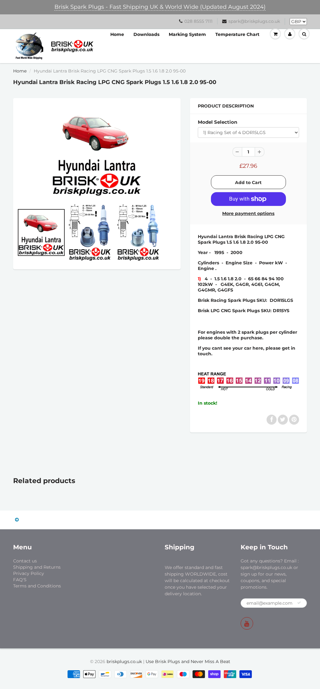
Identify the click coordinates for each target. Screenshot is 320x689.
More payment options (248, 213)
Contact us (25, 561)
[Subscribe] (299, 603)
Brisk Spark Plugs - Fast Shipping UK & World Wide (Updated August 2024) (160, 6)
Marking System (187, 34)
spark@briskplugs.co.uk (254, 21)
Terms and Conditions (37, 586)
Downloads (146, 34)
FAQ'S (20, 579)
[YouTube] (247, 623)
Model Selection (217, 122)
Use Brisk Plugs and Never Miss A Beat (188, 661)
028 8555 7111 (198, 21)
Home (117, 34)
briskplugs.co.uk (124, 661)
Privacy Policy (28, 573)
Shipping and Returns (37, 567)
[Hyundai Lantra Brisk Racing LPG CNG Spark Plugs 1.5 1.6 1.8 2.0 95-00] (97, 151)
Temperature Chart (237, 34)
